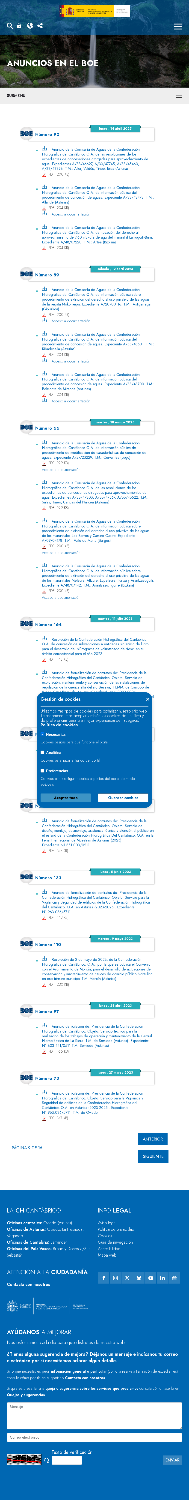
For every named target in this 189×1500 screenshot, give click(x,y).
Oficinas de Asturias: (45, 1232)
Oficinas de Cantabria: (37, 1242)
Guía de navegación (115, 1242)
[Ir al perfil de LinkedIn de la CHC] (162, 1278)
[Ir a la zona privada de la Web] (20, 25)
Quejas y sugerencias (26, 1395)
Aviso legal (107, 1223)
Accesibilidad (109, 1249)
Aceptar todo (66, 797)
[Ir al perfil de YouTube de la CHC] (150, 1278)
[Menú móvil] (178, 27)
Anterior (153, 1139)
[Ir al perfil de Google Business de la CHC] (174, 1278)
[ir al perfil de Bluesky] (139, 1278)
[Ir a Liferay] (94, 11)
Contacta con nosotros (28, 1284)
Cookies (105, 1236)
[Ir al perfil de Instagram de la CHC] (115, 1278)
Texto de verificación (72, 1452)
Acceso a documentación (71, 214)
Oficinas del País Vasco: (48, 1252)
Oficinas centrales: (39, 1223)
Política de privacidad (116, 1229)
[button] (10, 26)
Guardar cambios (123, 797)
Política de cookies (59, 725)
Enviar (172, 1460)
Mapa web (107, 1255)
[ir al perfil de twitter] (127, 1278)
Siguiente (153, 1156)
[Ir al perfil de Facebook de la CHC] (103, 1278)
